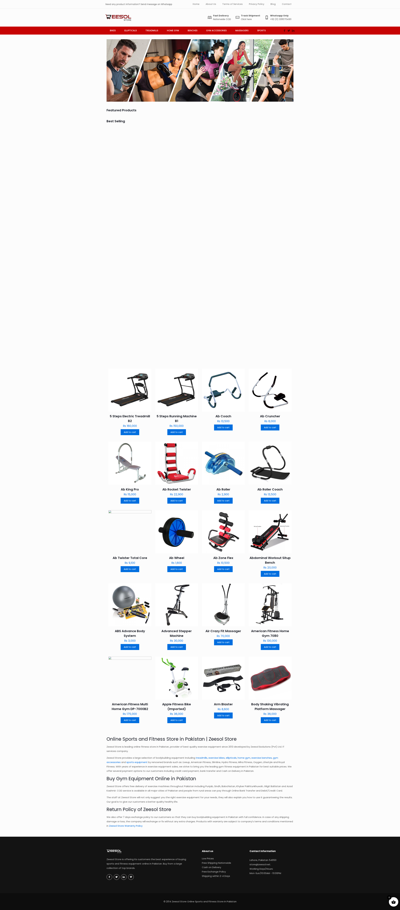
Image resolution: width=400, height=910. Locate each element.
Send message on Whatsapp (156, 4)
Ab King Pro (260, 237)
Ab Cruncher (215, 174)
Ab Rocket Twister (265, 295)
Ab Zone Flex (223, 558)
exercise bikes (216, 757)
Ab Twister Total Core (130, 558)
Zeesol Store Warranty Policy (125, 825)
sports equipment (137, 762)
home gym (244, 757)
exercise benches (261, 757)
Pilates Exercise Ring (174, 237)
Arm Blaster (223, 704)
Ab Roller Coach (270, 489)
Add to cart (130, 432)
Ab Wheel (176, 558)
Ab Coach (166, 174)
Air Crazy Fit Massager (223, 631)
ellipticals (231, 757)
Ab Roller (223, 489)
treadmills (201, 757)
